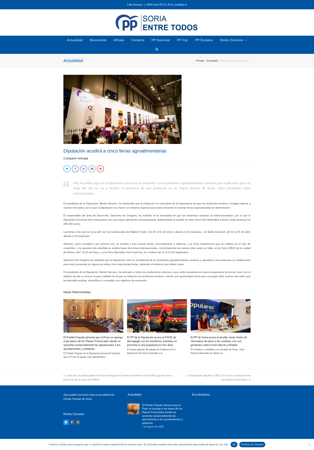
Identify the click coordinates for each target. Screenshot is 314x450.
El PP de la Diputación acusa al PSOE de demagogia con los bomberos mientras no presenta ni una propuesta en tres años (152, 341)
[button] (67, 168)
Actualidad (212, 60)
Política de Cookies (252, 444)
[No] (309, 444)
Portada (200, 60)
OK (234, 444)
